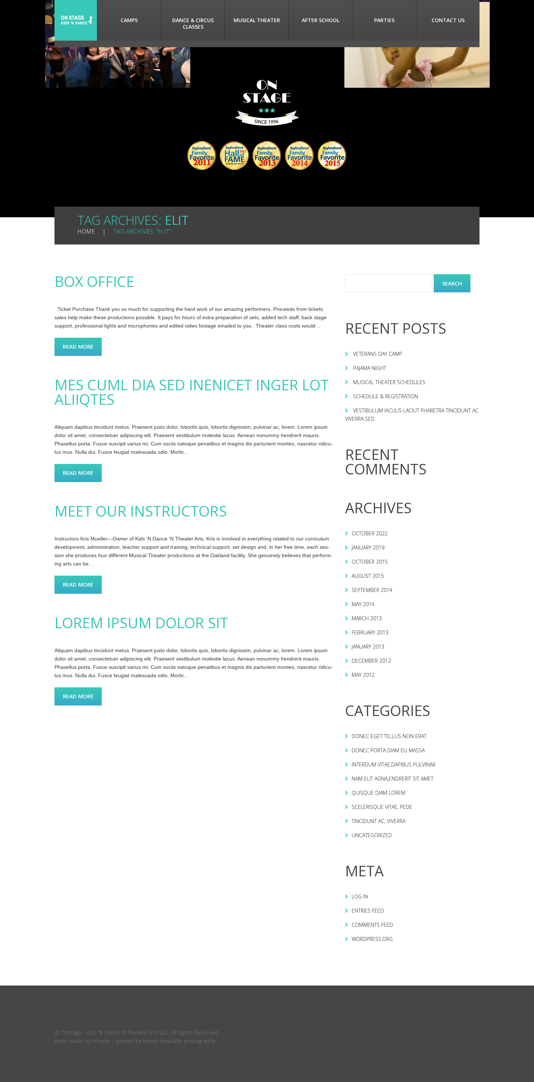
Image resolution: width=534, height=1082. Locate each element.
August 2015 (368, 575)
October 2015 (370, 561)
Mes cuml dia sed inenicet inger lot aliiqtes (191, 392)
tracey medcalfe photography (179, 1040)
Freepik (101, 1040)
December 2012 (371, 660)
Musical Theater (257, 20)
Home (75, 20)
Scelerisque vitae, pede (382, 806)
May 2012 (363, 674)
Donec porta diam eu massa (388, 750)
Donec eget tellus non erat (389, 736)
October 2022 (370, 533)
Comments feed (372, 924)
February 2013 (370, 632)
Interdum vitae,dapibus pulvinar (394, 764)
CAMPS (129, 20)
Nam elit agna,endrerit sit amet (392, 778)
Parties (384, 20)
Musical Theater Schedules (389, 382)
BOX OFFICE (94, 281)
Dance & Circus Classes (193, 23)
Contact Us (448, 20)
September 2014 (372, 590)
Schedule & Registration (385, 396)
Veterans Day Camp (377, 353)
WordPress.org (372, 938)
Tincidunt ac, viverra (378, 821)
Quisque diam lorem (378, 792)
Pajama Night (369, 368)
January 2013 (368, 646)
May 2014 (363, 604)
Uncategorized (372, 835)
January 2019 (368, 547)
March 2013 (367, 618)
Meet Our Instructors (140, 511)
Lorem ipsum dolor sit (141, 623)
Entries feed (368, 910)
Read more (78, 346)
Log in (360, 896)
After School (320, 20)
